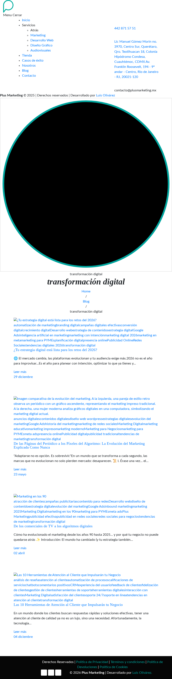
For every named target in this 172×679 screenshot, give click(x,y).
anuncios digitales (27, 419)
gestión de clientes (43, 590)
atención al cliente (54, 580)
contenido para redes (93, 501)
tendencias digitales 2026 (44, 345)
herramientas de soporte (75, 590)
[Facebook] (44, 673)
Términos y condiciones (128, 662)
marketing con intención (86, 335)
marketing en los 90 (61, 511)
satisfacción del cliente (67, 595)
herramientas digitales (109, 590)
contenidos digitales (54, 419)
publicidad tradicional (103, 434)
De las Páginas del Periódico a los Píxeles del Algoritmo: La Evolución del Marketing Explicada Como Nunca (79, 445)
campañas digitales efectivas (100, 325)
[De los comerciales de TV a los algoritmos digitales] (30, 496)
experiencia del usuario (95, 585)
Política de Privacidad (92, 662)
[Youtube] (58, 673)
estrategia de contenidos (90, 330)
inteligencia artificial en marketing (44, 335)
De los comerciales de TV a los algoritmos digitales (53, 526)
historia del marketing (61, 424)
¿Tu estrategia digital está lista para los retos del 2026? (55, 350)
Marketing (38, 35)
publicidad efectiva (43, 516)
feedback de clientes (127, 585)
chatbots (31, 585)
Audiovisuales (40, 50)
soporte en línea (115, 595)
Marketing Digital (130, 424)
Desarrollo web (61, 330)
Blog (25, 70)
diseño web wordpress (85, 419)
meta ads (31, 434)
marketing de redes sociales (97, 424)
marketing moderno (69, 429)
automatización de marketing (35, 325)
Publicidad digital (74, 434)
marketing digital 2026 (120, 335)
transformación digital (79, 345)
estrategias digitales (116, 419)
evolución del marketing (70, 506)
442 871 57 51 (125, 28)
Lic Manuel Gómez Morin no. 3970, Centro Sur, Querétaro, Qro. (135, 46)
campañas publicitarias (61, 501)
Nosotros (29, 65)
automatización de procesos (88, 580)
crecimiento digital (36, 330)
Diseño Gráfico (41, 45)
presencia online (95, 340)
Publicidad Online (120, 340)
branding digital (67, 325)
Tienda (27, 55)
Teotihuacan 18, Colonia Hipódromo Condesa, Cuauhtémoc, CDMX (135, 56)
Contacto (29, 75)
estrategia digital (120, 330)
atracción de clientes (29, 501)
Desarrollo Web (41, 40)
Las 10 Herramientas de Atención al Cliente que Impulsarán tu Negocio (68, 605)
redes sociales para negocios (118, 516)
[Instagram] (51, 673)
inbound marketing (118, 506)
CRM (74, 585)
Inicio (26, 20)
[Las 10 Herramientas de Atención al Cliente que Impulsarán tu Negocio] (67, 575)
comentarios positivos (54, 585)
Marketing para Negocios (102, 429)
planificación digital (69, 340)
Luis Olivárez (105, 95)
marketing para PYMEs (38, 340)
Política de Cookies (114, 667)
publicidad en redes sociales (77, 516)
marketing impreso (41, 429)
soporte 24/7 (93, 595)
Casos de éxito (32, 60)
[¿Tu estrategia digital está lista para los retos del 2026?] (55, 320)
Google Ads (36, 424)
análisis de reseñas (27, 580)
